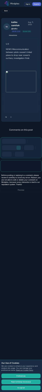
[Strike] (14, 141)
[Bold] (4, 141)
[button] (21, 53)
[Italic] (9, 141)
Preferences (21, 376)
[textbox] (21, 168)
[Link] (23, 141)
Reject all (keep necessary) (21, 382)
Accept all (21, 388)
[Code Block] (4, 154)
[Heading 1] (4, 148)
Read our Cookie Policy (24, 370)
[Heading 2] (9, 148)
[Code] (18, 141)
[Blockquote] (9, 154)
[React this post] (18, 117)
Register (37, 4)
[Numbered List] (31, 148)
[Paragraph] (18, 148)
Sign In (28, 4)
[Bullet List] (26, 148)
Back (6, 11)
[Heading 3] (14, 148)
